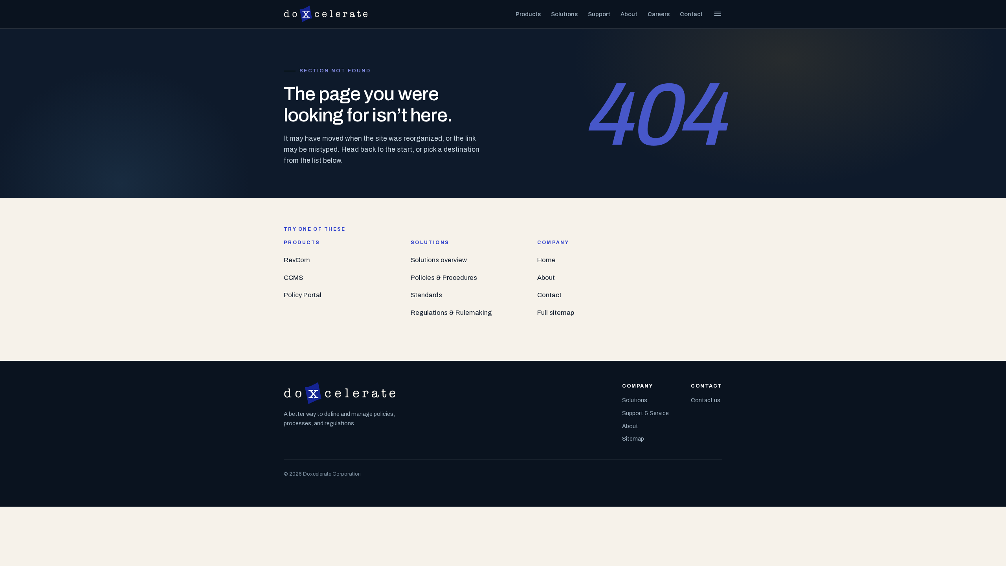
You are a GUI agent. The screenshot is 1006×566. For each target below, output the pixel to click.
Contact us (705, 400)
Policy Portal (302, 295)
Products (528, 14)
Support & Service (645, 413)
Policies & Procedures (444, 277)
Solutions (564, 14)
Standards (426, 295)
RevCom (297, 260)
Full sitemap (555, 312)
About (628, 14)
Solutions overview (439, 260)
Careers (659, 14)
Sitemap (633, 439)
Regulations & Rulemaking (451, 312)
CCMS (293, 277)
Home (546, 260)
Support (599, 14)
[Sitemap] (717, 13)
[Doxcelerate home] (326, 14)
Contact (691, 14)
